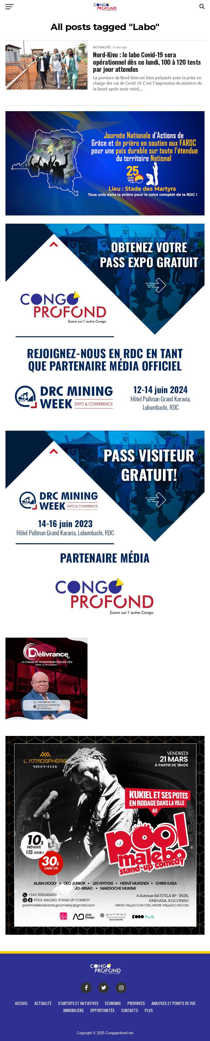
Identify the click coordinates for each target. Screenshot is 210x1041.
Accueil (21, 1003)
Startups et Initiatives (78, 1003)
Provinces (136, 1003)
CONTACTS (129, 1010)
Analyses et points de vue (173, 1003)
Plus (149, 1010)
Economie (113, 1003)
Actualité (42, 1003)
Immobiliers (73, 1010)
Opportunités (102, 1010)
